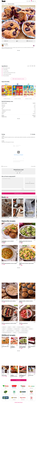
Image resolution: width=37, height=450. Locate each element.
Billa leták (25, 96)
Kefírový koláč (4, 375)
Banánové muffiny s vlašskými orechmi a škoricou (26, 301)
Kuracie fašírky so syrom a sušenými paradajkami (8, 241)
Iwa (2, 347)
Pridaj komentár (18, 190)
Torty (6, 3)
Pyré (3, 330)
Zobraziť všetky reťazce (18, 402)
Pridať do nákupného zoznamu (19, 78)
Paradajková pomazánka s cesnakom (12, 347)
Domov (3, 3)
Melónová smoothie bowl (23, 323)
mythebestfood (6, 45)
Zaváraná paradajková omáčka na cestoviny (13, 376)
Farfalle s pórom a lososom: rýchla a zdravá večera (26, 264)
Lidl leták (14, 96)
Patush (3, 264)
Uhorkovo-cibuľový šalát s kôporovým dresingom (25, 241)
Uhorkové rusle (30, 375)
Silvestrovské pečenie (22, 332)
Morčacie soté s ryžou (5, 346)
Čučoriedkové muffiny (7, 332)
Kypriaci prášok (25, 330)
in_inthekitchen (4, 376)
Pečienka (17, 330)
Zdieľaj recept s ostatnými (18, 193)
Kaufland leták (4, 96)
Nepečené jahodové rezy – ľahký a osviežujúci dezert (22, 376)
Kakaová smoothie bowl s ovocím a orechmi (9, 323)
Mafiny (14, 332)
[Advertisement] (18, 57)
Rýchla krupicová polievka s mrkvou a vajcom (9, 263)
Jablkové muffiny (10, 330)
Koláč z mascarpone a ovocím (31, 347)
